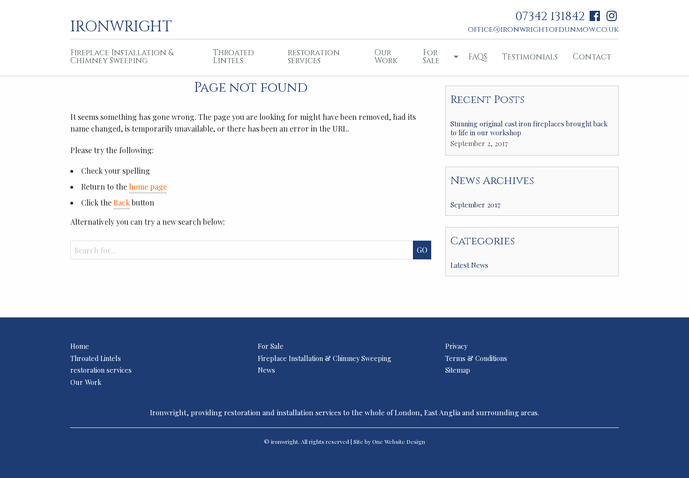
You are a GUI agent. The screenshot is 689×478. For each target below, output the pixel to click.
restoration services (314, 56)
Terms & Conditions (476, 358)
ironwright (121, 26)
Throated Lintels (233, 56)
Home (79, 346)
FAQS (477, 56)
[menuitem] (134, 57)
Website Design (404, 441)
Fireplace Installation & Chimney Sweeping (121, 56)
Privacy (456, 346)
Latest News (469, 265)
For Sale (431, 56)
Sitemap (457, 370)
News (266, 370)
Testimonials (530, 56)
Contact (592, 56)
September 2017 (475, 204)
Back (121, 202)
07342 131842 (550, 16)
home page (148, 186)
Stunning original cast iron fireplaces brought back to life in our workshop (528, 128)
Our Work (385, 56)
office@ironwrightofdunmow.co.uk (543, 29)
